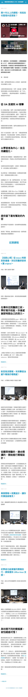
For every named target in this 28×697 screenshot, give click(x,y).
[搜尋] (25, 2)
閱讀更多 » (4, 362)
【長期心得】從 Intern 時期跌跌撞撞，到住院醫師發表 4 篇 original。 (13, 261)
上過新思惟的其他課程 (15, 535)
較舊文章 (3, 681)
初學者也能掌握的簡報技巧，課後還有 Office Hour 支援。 (13, 572)
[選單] (2, 2)
